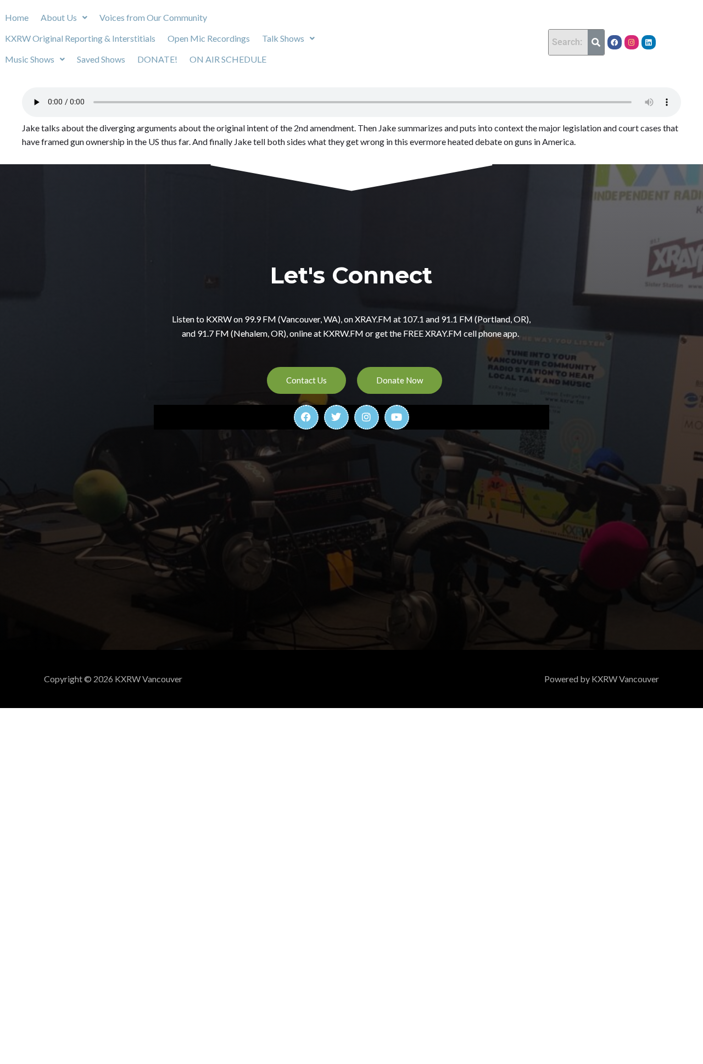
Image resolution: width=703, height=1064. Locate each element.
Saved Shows (101, 59)
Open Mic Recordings (209, 38)
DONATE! (157, 59)
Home (17, 17)
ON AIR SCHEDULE (227, 59)
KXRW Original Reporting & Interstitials (80, 38)
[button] (64, 17)
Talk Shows (283, 38)
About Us (59, 17)
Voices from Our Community (153, 17)
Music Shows (29, 59)
